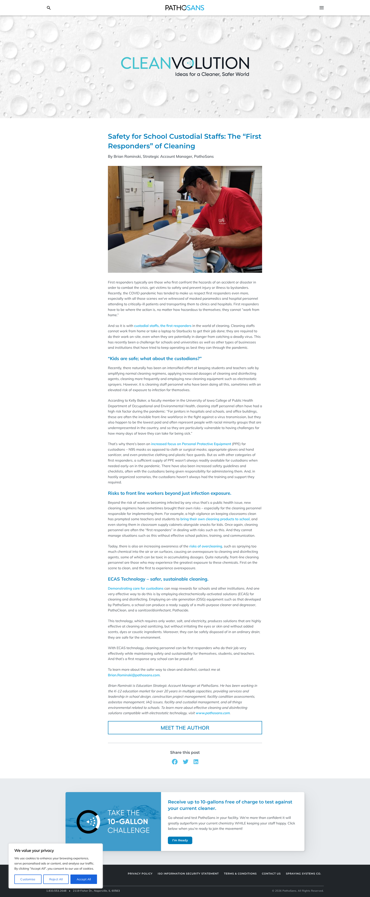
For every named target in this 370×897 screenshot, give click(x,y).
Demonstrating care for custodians (135, 588)
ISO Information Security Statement (188, 873)
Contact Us (271, 873)
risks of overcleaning (205, 546)
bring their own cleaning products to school (214, 519)
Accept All (84, 879)
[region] (56, 865)
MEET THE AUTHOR (185, 727)
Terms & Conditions (240, 873)
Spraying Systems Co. (303, 873)
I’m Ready (180, 840)
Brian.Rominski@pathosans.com (134, 675)
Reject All (56, 879)
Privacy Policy (140, 873)
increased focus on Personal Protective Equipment (191, 444)
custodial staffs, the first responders (163, 325)
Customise (27, 879)
